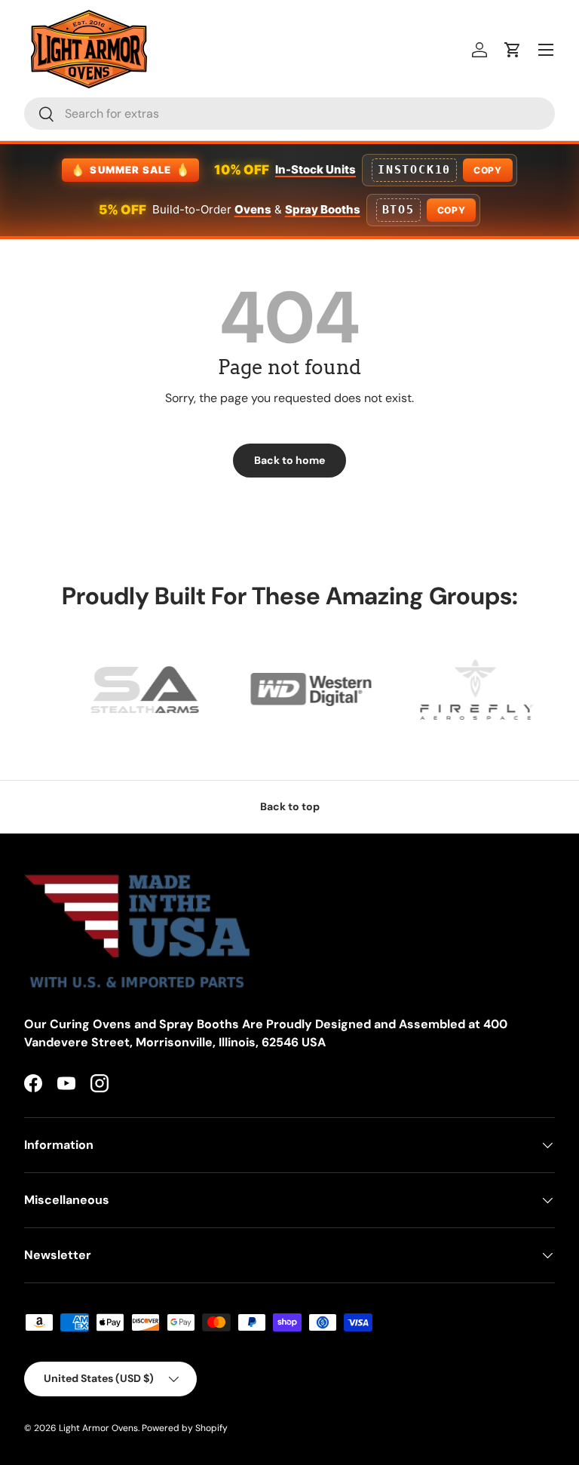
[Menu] (545, 49)
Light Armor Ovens (98, 1428)
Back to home (289, 460)
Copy (487, 170)
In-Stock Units (315, 169)
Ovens (252, 209)
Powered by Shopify (185, 1428)
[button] (512, 49)
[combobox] (289, 113)
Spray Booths (322, 209)
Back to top (290, 806)
